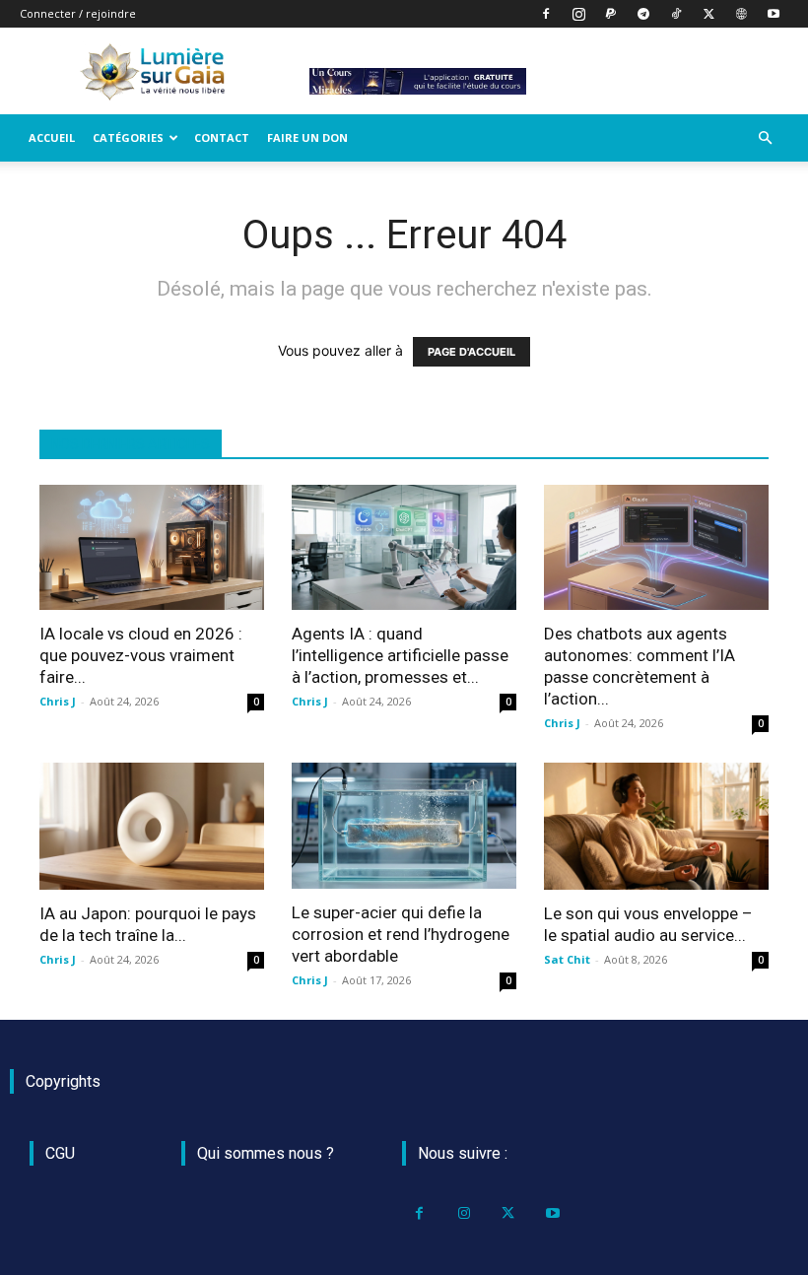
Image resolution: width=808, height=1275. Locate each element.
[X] (708, 14)
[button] (764, 138)
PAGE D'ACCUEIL (471, 352)
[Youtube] (773, 14)
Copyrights (63, 1081)
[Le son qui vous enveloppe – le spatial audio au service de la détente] (656, 826)
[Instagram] (578, 14)
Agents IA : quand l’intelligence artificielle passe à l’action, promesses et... (400, 655)
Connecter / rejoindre (78, 13)
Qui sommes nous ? (265, 1153)
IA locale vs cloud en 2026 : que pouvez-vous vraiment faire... (140, 655)
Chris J (57, 701)
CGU (60, 1153)
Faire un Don (307, 137)
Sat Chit (567, 959)
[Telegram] (643, 14)
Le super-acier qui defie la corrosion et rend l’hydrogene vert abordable (400, 934)
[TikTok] (676, 14)
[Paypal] (611, 14)
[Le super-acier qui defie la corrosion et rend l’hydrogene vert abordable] (404, 825)
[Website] (741, 14)
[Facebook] (546, 14)
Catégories (128, 137)
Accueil (52, 137)
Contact (221, 137)
